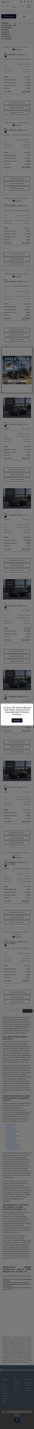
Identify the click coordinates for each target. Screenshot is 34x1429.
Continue (17, 720)
